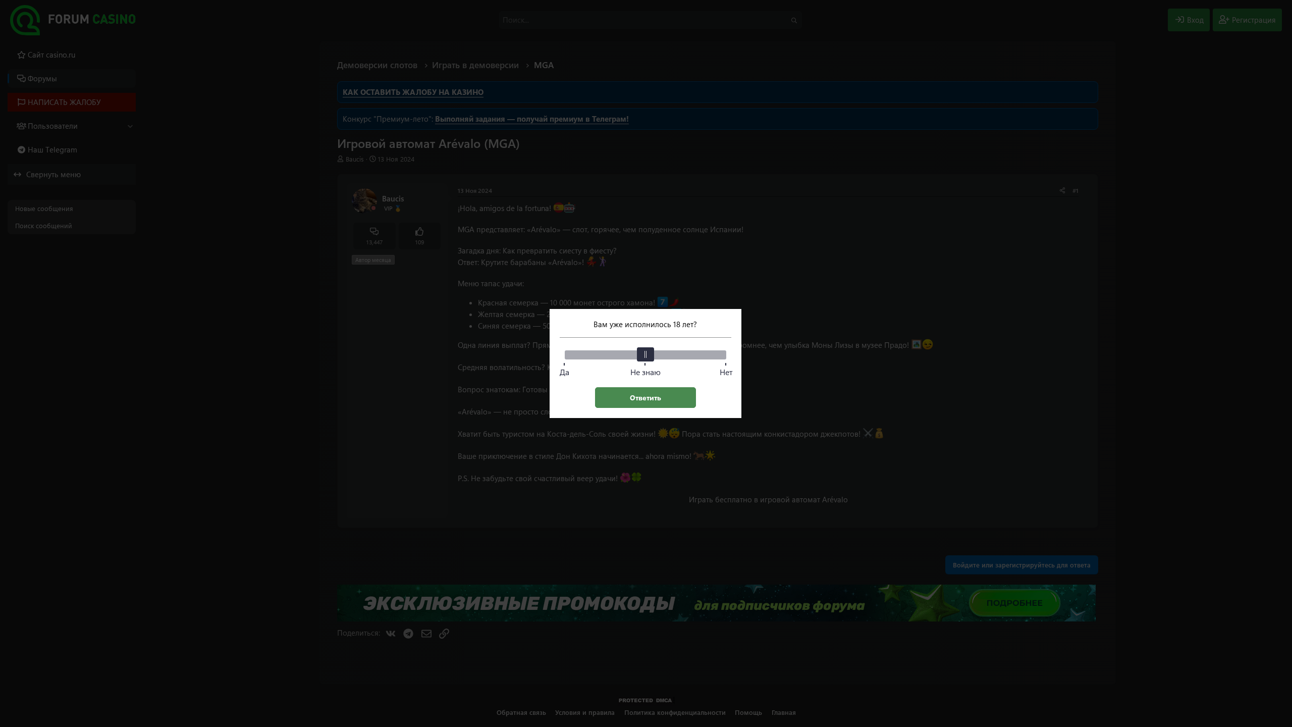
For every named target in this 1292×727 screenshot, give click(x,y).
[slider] (645, 354)
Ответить (645, 397)
